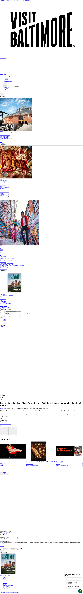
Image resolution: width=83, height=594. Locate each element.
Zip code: (2, 539)
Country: (2, 313)
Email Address (3, 310)
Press (6, 89)
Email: (1, 537)
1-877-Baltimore (3, 533)
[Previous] (4, 431)
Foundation (7, 91)
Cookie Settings (6, 588)
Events (5, 408)
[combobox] (9, 86)
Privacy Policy (17, 315)
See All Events (3, 472)
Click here (2, 546)
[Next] (12, 431)
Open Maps (8, 424)
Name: (1, 538)
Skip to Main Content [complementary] (9, 0)
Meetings (7, 87)
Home (1, 408)
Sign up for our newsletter (5, 309)
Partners (6, 88)
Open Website (3, 424)
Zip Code (2, 312)
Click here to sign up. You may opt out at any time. (12, 314)
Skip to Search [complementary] (24, 0)
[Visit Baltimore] (41, 530)
